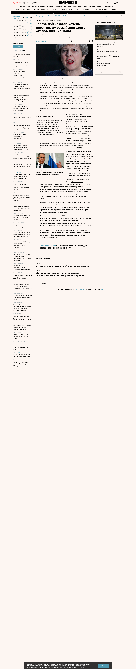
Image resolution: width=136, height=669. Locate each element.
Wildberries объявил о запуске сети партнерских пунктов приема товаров (21, 86)
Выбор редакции (41, 16)
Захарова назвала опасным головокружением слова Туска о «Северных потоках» (22, 198)
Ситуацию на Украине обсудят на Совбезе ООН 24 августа (22, 117)
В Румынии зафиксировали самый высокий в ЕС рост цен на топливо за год (22, 234)
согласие (55, 666)
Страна (78, 9)
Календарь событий (16, 17)
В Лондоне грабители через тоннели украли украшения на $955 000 (22, 297)
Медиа (75, 6)
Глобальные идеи (25, 6)
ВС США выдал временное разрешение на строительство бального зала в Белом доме (21, 98)
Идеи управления (39, 9)
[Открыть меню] (122, 3)
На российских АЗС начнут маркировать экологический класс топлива (21, 244)
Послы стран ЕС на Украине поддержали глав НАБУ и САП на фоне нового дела (22, 166)
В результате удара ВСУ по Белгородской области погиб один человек (22, 176)
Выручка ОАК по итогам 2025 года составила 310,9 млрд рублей (21, 208)
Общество (100, 6)
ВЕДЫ (17, 9)
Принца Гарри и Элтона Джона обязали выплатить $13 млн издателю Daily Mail (22, 318)
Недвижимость (82, 6)
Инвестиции (58, 6)
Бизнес (34, 6)
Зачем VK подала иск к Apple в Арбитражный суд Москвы (21, 336)
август (27, 17)
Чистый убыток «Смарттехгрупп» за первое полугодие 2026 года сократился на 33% (22, 307)
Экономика (41, 6)
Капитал (71, 9)
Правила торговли (26, 9)
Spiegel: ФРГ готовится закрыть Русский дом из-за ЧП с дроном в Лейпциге (22, 364)
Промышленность (87, 9)
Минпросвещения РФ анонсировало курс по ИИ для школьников (21, 108)
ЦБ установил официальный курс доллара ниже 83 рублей (21, 267)
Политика (92, 6)
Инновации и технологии (102, 9)
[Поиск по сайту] (111, 3)
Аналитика (64, 9)
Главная (38, 20)
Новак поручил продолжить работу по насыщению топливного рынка (22, 277)
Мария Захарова (77, 182)
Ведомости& (55, 9)
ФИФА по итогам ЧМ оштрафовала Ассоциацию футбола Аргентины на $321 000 (22, 346)
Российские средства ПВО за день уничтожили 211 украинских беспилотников (22, 156)
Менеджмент (109, 6)
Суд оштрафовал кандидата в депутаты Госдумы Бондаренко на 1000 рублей (22, 127)
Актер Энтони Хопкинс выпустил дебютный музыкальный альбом (20, 147)
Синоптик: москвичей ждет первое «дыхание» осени (22, 355)
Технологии (67, 6)
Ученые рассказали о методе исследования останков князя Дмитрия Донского (21, 186)
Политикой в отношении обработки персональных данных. (66, 667)
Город (48, 9)
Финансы (50, 6)
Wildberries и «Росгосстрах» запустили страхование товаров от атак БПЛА (22, 64)
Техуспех (114, 9)
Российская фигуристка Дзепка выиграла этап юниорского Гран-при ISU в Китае (22, 287)
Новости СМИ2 (41, 284)
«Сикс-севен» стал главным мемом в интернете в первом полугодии (22, 327)
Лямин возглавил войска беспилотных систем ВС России (21, 217)
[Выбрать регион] (107, 3)
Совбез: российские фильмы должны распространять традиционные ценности (21, 137)
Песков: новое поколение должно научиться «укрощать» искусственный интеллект (22, 257)
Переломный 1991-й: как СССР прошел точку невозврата (65, 16)
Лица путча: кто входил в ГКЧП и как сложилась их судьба (21, 54)
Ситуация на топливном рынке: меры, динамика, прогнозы (102, 16)
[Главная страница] (68, 2)
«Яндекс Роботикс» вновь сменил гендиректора (21, 226)
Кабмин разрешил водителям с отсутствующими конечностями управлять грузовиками (21, 75)
